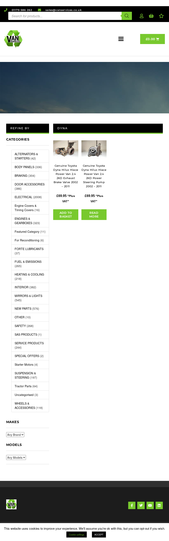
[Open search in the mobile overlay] (70, 16)
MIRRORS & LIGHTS (28, 296)
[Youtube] (150, 505)
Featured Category (27, 231)
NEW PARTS (23, 308)
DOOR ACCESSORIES (30, 184)
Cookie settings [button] (76, 534)
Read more (94, 214)
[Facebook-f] (131, 505)
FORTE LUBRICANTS (29, 249)
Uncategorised (24, 395)
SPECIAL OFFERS (27, 356)
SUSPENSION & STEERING (25, 375)
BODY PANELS (24, 167)
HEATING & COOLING (29, 274)
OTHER (20, 317)
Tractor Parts (23, 386)
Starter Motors (24, 364)
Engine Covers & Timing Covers (25, 208)
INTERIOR (21, 287)
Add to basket (66, 214)
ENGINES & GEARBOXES (23, 220)
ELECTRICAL (23, 197)
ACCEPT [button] (98, 534)
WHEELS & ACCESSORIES (25, 405)
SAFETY (20, 326)
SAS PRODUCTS (26, 334)
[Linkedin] (159, 505)
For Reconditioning (27, 240)
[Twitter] (140, 505)
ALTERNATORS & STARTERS (26, 156)
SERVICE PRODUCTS (29, 343)
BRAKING (21, 175)
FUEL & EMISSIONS (28, 261)
